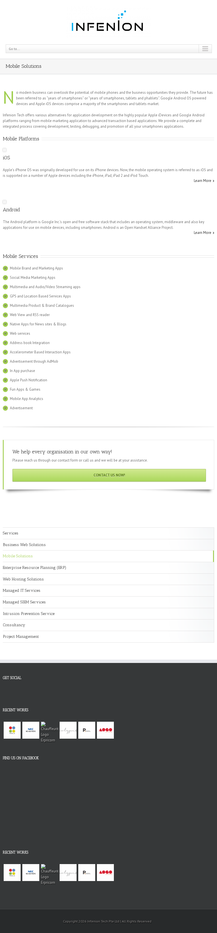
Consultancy (14, 625)
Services (10, 533)
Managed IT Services (21, 590)
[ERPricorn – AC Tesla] (12, 730)
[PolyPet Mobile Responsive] (68, 730)
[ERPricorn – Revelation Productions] (86, 730)
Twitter (13, 694)
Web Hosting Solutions (23, 579)
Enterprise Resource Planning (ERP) (34, 567)
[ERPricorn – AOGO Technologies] (105, 730)
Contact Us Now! (109, 475)
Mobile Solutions (18, 556)
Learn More (202, 181)
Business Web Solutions (24, 544)
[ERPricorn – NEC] (30, 730)
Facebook (4, 693)
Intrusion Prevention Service (29, 613)
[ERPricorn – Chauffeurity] (49, 732)
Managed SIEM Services (24, 602)
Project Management (21, 636)
